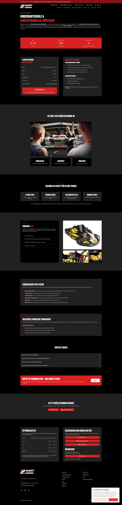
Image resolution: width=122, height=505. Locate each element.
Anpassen (96, 499)
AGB (84, 477)
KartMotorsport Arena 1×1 (64, 1)
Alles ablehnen (104, 499)
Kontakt (64, 485)
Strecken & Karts (66, 477)
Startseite (64, 472)
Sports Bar (64, 483)
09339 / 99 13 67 (36, 1)
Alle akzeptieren (113, 499)
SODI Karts (36, 203)
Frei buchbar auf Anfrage (51, 83)
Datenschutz (86, 474)
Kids (63, 481)
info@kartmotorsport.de (47, 1)
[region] (105, 495)
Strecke (79, 78)
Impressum (85, 472)
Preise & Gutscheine (66, 474)
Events (63, 479)
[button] (54, 5)
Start (21, 12)
